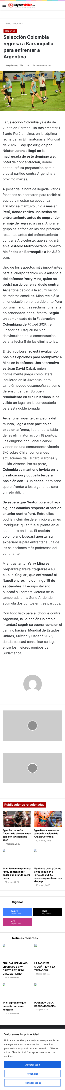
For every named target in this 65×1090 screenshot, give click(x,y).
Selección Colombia (23, 122)
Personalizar (32, 1073)
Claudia (32, 697)
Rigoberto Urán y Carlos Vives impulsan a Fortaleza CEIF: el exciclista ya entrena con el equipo (48, 875)
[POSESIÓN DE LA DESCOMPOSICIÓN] (48, 991)
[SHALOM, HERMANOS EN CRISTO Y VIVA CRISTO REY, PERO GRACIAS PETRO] (17, 952)
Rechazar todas (32, 1082)
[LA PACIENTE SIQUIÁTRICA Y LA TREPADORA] (48, 952)
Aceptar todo (32, 1064)
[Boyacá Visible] (21, 5)
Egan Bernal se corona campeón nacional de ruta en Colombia (46, 833)
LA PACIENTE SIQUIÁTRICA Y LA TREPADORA (44, 967)
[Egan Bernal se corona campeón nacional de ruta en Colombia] (48, 819)
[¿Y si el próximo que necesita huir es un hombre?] (17, 991)
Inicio (8, 23)
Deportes (18, 23)
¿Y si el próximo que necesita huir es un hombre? (14, 1006)
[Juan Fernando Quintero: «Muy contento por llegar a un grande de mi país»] (17, 857)
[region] (32, 1059)
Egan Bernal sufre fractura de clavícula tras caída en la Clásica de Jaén (17, 835)
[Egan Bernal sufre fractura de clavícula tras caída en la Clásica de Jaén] (17, 819)
